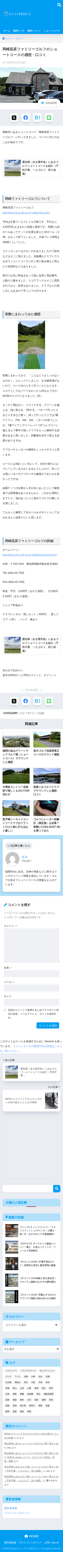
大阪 (33, 1382)
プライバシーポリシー (17, 1513)
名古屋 (8, 1382)
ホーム (6, 30)
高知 (22, 1411)
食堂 (15, 1411)
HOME (33, 1536)
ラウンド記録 (36, 713)
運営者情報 (10, 1508)
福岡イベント (34, 30)
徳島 (15, 1394)
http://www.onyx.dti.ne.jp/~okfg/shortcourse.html (30, 554)
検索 (56, 1188)
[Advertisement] (46, 16)
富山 (15, 1388)
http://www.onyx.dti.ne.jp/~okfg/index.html (26, 212)
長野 (40, 1405)
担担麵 (30, 1394)
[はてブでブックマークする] (37, 117)
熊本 (22, 1400)
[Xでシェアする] (14, 117)
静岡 (7, 1411)
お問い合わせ (51, 1542)
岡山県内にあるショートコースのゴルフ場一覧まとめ (31, 1443)
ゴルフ (23, 713)
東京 (38, 1394)
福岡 (44, 1400)
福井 (36, 1400)
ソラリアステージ (28, 1371)
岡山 (44, 1388)
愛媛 (22, 1394)
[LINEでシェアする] (49, 117)
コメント (10, 925)
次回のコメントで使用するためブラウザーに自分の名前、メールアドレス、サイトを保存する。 (33, 1014)
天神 (40, 1382)
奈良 (48, 1382)
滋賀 (15, 1400)
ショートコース (52, 30)
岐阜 (36, 1388)
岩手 (51, 1388)
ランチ (8, 1376)
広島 (7, 1394)
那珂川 (32, 1405)
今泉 (33, 1376)
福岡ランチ (18, 30)
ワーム (18, 1376)
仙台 (40, 1376)
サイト (8, 996)
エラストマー (11, 1371)
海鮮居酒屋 (48, 1394)
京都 (26, 1376)
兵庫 (48, 1376)
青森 (48, 1405)
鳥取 (29, 1411)
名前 (8, 967)
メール (9, 981)
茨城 (15, 1405)
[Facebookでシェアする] (25, 117)
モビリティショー (47, 1371)
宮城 (7, 1388)
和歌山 (18, 1382)
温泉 (7, 1400)
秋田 (51, 1400)
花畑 (7, 1405)
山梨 (29, 1388)
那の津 (23, 1405)
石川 (29, 1400)
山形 (22, 1388)
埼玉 (26, 1382)
